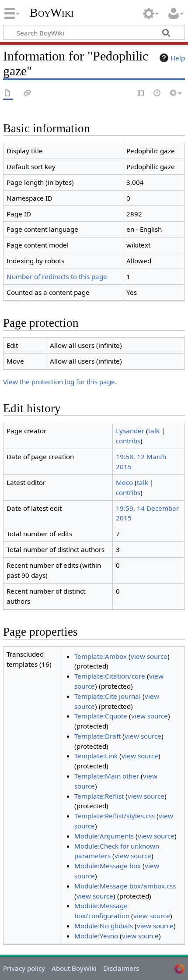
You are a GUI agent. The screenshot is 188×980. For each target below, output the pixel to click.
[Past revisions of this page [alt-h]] (157, 93)
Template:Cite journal (107, 696)
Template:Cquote (100, 715)
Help (178, 57)
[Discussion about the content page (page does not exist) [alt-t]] (27, 93)
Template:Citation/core (109, 676)
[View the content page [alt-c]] (8, 93)
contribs (128, 440)
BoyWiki (52, 13)
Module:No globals (103, 925)
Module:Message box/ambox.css (125, 885)
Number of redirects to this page (57, 276)
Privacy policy (24, 968)
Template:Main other (106, 775)
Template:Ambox (100, 656)
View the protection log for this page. (60, 381)
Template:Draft (97, 736)
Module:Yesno (96, 935)
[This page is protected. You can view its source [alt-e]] (141, 93)
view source (149, 656)
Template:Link (96, 755)
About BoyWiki (74, 968)
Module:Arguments (104, 835)
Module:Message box (107, 865)
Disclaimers (121, 968)
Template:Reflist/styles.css (114, 815)
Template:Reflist (99, 796)
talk (154, 430)
